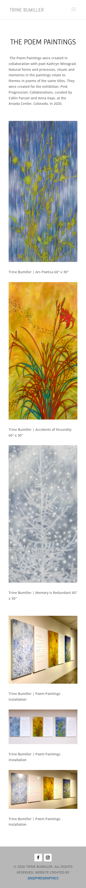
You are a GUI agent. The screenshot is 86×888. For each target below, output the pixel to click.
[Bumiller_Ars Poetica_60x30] (43, 260)
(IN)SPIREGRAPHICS (43, 878)
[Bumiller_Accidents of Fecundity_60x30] (43, 418)
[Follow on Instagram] (48, 857)
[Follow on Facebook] (38, 857)
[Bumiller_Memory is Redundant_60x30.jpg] (43, 581)
